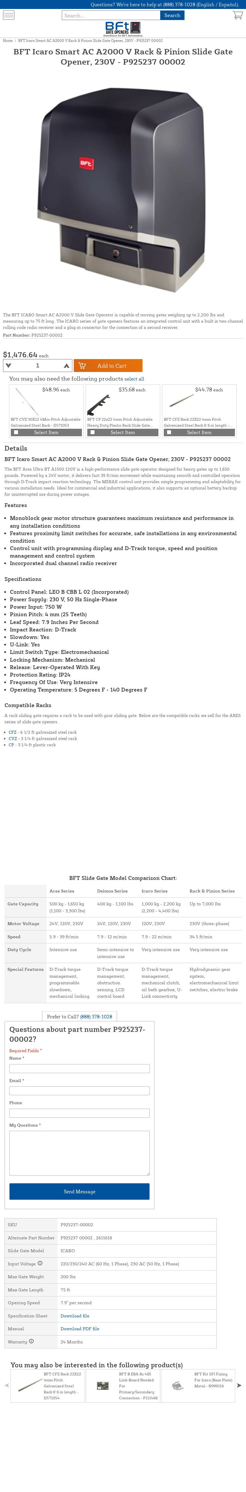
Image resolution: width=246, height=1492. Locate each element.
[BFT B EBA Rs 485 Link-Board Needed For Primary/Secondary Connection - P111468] (103, 1386)
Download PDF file (80, 1328)
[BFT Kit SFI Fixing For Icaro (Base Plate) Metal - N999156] (178, 1386)
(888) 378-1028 (95, 1016)
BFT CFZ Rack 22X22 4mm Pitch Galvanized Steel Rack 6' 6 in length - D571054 (196, 425)
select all (134, 379)
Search (172, 15)
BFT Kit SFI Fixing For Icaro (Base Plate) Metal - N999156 (213, 1380)
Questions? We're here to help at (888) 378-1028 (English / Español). (165, 4)
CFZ (12, 732)
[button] (239, 1385)
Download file (75, 1316)
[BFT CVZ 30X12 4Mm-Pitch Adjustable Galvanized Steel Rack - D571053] (26, 401)
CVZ (13, 738)
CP (11, 744)
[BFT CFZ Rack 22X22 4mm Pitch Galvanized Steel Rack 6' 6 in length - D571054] (179, 401)
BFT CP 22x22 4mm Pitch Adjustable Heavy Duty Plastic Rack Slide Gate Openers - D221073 (120, 425)
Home (8, 40)
